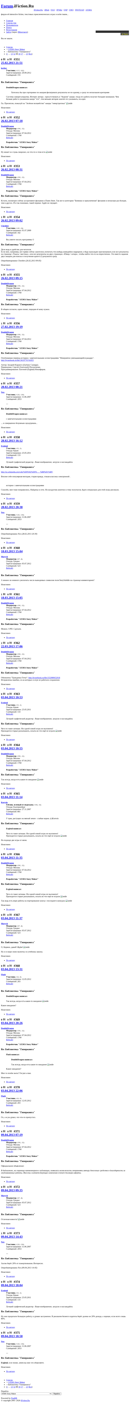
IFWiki (59, 10)
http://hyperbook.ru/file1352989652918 (44, 678)
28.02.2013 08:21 (12, 387)
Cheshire (5, 226)
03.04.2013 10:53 (12, 697)
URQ (71, 10)
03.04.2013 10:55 (12, 748)
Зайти (8, 32)
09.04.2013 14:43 (12, 1236)
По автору (10, 112)
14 (14, 54)
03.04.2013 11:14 (11, 797)
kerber (4, 68)
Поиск (9, 27)
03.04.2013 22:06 (12, 1090)
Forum (7, 6)
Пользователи (12, 25)
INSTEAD (79, 10)
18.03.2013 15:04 (12, 551)
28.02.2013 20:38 (12, 507)
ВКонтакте (22, 32)
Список (9, 47)
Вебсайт (9, 138)
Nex (2, 392)
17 (22, 54)
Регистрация (11, 30)
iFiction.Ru (38, 10)
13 (12, 54)
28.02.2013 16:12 (12, 440)
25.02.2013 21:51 (12, 62)
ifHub (46, 10)
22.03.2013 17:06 (12, 646)
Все (30, 54)
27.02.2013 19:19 (12, 326)
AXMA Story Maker (16, 49)
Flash (3, 975)
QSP (65, 10)
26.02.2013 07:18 (12, 120)
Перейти (5, 1391)
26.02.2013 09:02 (12, 220)
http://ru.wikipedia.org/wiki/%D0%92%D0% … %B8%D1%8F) (27, 472)
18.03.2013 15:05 (12, 597)
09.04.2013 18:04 (12, 1285)
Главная (9, 21)
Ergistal (4, 446)
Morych (4, 557)
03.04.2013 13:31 (12, 969)
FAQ (53, 10)
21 (27, 54)
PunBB (14, 1398)
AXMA (89, 10)
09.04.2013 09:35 (12, 1190)
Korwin (4, 802)
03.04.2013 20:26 (12, 1023)
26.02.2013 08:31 (12, 169)
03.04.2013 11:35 (11, 857)
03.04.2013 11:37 (11, 918)
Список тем (11, 23)
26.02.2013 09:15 (12, 278)
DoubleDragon (7, 126)
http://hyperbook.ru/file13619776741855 (17, 360)
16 (19, 54)
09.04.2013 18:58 (12, 1336)
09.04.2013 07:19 (12, 1134)
